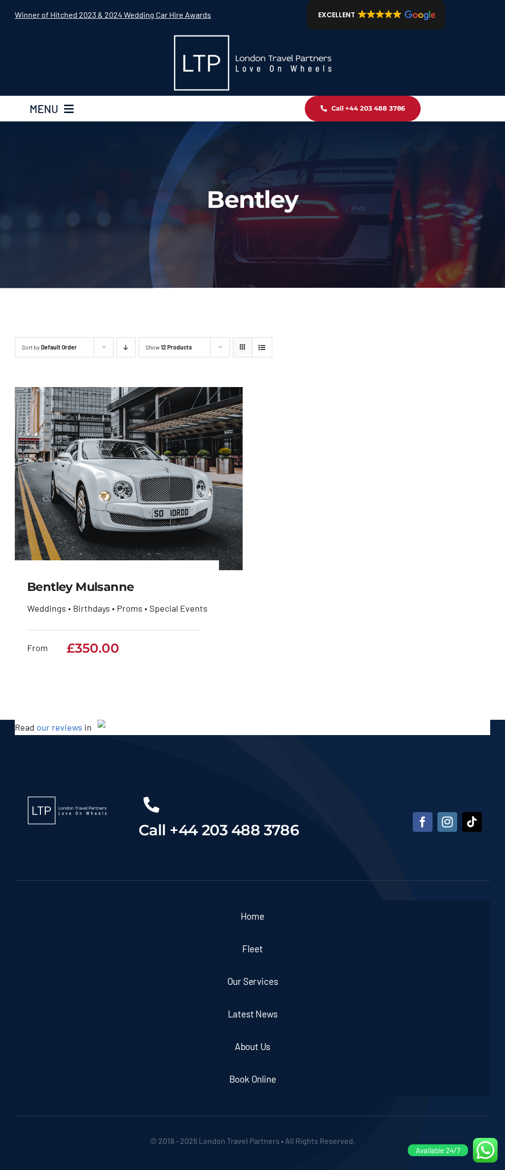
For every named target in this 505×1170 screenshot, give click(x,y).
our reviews (59, 727)
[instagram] (447, 822)
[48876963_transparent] (252, 34)
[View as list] (262, 347)
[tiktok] (472, 822)
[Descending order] (126, 347)
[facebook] (423, 822)
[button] (376, 15)
